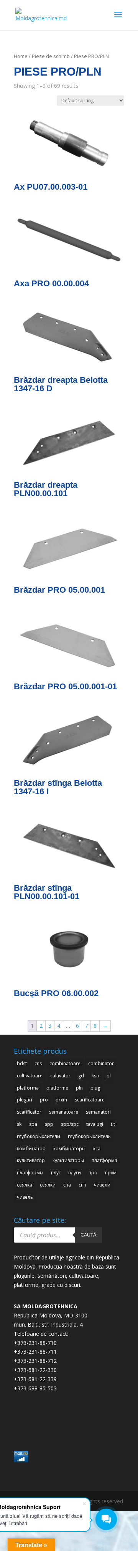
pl (109, 1075)
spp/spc (70, 1124)
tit (113, 1124)
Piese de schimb (51, 56)
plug (95, 1088)
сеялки (48, 1185)
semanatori (98, 1112)
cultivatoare (30, 1075)
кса (96, 1148)
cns (38, 1063)
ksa (95, 1075)
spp (49, 1124)
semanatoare (63, 1112)
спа (67, 1185)
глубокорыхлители (38, 1136)
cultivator (60, 1075)
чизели (102, 1185)
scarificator (29, 1112)
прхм (111, 1172)
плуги (74, 1172)
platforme (57, 1088)
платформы (30, 1172)
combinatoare (64, 1063)
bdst (22, 1063)
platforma (28, 1088)
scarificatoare (90, 1099)
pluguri (24, 1099)
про (93, 1172)
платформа (104, 1160)
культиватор (31, 1160)
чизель (25, 1197)
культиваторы (68, 1160)
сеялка (24, 1185)
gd (81, 1075)
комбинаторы (69, 1148)
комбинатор (31, 1148)
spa (33, 1124)
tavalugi (94, 1124)
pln (79, 1088)
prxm (61, 1099)
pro (44, 1099)
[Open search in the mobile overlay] (58, 1235)
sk (19, 1124)
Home (21, 56)
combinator (101, 1063)
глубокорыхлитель (89, 1136)
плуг (56, 1172)
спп (82, 1185)
